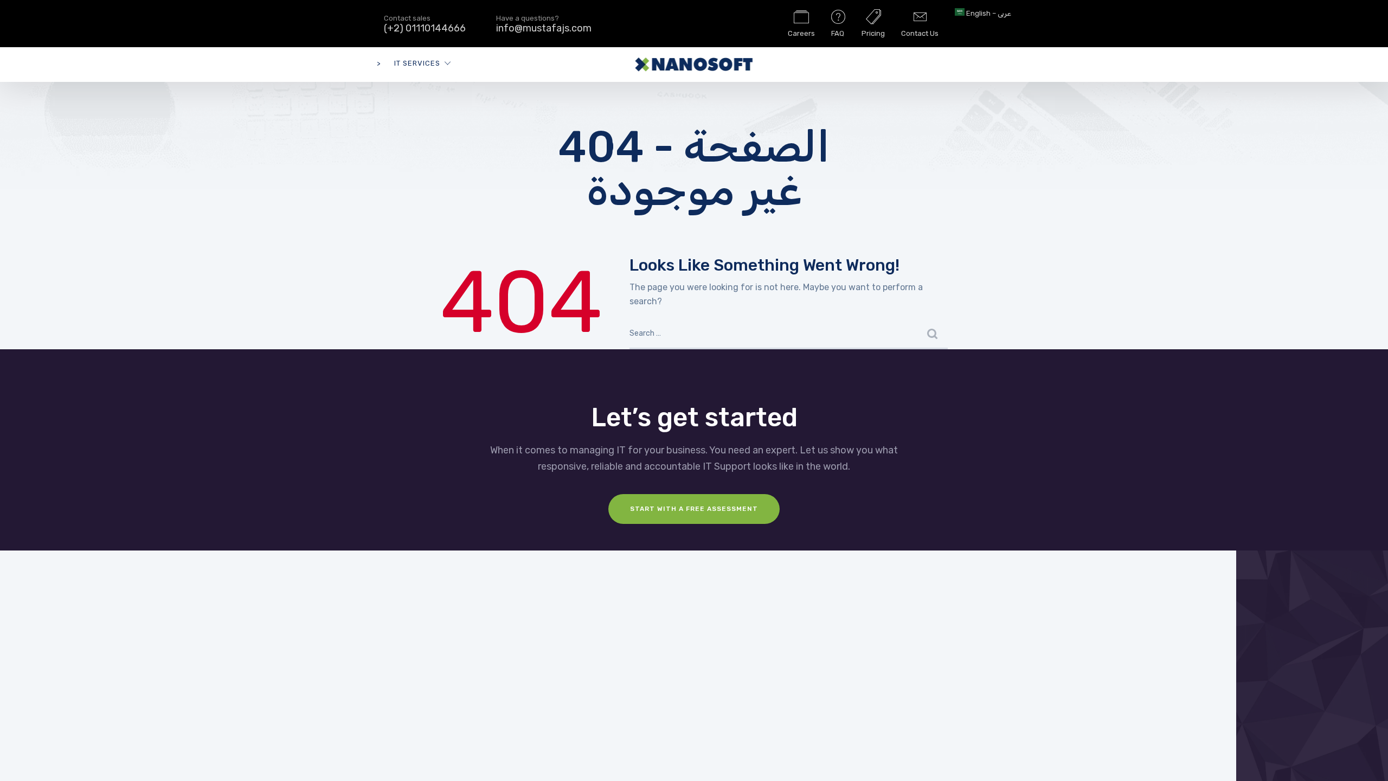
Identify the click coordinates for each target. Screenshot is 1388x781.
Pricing (873, 33)
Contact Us (920, 33)
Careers (801, 33)
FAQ (837, 33)
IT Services (417, 63)
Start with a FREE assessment (694, 509)
